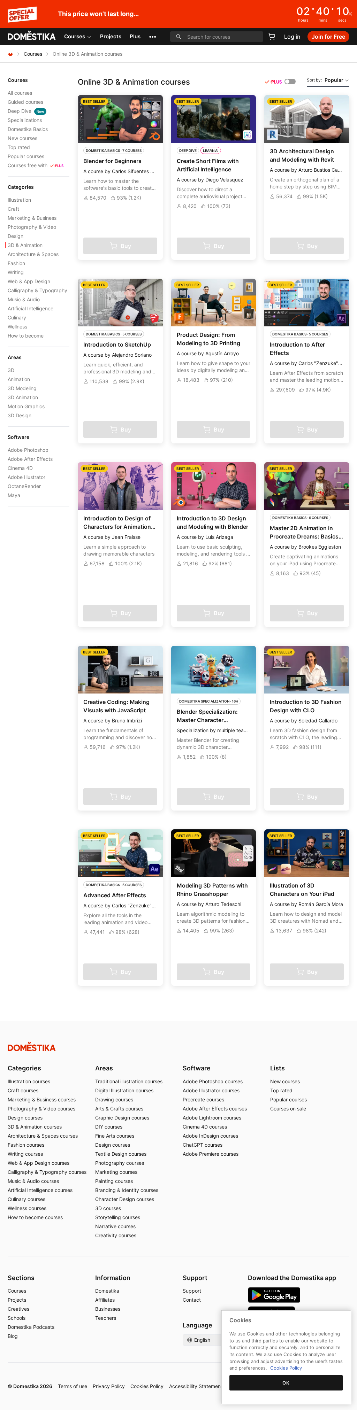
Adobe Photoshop (28, 450)
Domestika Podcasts (31, 1327)
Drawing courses (114, 1099)
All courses (20, 93)
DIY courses (108, 1127)
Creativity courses (115, 1235)
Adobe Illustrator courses (211, 1090)
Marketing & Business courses (42, 1099)
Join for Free (328, 36)
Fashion (16, 263)
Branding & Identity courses (126, 1190)
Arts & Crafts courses (119, 1108)
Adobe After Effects (30, 459)
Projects (110, 36)
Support (192, 1291)
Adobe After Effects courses (215, 1108)
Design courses (25, 1118)
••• (152, 36)
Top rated (19, 147)
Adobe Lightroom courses (212, 1118)
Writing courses (25, 1154)
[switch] (290, 81)
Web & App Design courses (38, 1163)
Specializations (25, 120)
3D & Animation (25, 245)
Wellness (17, 327)
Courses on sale (288, 1108)
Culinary (17, 317)
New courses (22, 138)
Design (15, 236)
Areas (104, 1068)
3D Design (19, 415)
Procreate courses (203, 1099)
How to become (26, 336)
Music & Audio (24, 299)
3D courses (108, 1208)
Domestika (107, 1291)
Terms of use (72, 1386)
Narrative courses (115, 1226)
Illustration (19, 200)
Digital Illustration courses (124, 1090)
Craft (13, 209)
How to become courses (35, 1217)
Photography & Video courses (41, 1108)
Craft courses (23, 1090)
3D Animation (23, 397)
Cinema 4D (20, 468)
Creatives (18, 1309)
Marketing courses (116, 1172)
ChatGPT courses (202, 1145)
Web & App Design (29, 281)
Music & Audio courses (33, 1181)
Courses (74, 36)
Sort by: (325, 80)
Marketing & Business (32, 218)
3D (11, 370)
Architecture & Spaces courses (43, 1136)
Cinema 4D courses (205, 1127)
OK (285, 1383)
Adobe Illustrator (26, 477)
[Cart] (271, 36)
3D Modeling (22, 388)
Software (197, 1068)
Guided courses (25, 102)
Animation (19, 379)
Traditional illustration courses (128, 1081)
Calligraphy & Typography (37, 290)
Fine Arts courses (114, 1136)
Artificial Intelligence (30, 308)
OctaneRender (24, 486)
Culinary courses (26, 1199)
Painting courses (114, 1181)
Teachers (105, 1318)
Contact (192, 1300)
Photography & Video (32, 227)
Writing (16, 272)
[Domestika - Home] (32, 36)
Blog (13, 1336)
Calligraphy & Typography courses (47, 1172)
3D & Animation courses (35, 1127)
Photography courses (119, 1163)
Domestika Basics (28, 129)
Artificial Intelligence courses (40, 1190)
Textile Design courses (120, 1154)
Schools (16, 1318)
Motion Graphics (26, 406)
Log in (292, 36)
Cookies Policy (147, 1386)
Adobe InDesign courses (210, 1136)
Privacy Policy (109, 1386)
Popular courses (26, 156)
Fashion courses (26, 1145)
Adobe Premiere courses (210, 1154)
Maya (14, 495)
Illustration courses (29, 1081)
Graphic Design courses (122, 1118)
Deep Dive (26, 111)
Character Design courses (124, 1199)
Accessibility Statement (195, 1386)
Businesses (107, 1309)
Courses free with (27, 165)
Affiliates (105, 1300)
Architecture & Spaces (33, 254)
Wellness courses (27, 1208)
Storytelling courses (117, 1217)
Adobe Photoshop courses (213, 1081)
